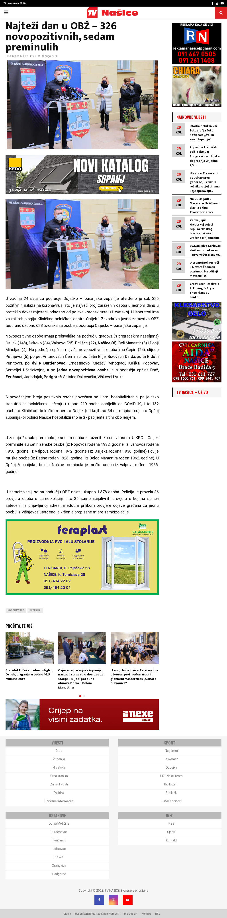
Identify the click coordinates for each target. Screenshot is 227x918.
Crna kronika (59, 776)
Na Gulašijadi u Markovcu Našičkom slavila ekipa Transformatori (204, 205)
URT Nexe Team (171, 776)
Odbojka (171, 767)
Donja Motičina (59, 823)
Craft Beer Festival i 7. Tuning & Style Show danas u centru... (204, 290)
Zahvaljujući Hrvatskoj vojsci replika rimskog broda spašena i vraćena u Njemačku (204, 229)
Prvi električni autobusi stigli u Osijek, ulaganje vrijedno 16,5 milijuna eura (29, 674)
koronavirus (16, 610)
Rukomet (171, 759)
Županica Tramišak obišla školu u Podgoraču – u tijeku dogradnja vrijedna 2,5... (205, 156)
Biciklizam (171, 784)
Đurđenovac (59, 832)
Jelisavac (59, 848)
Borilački (171, 793)
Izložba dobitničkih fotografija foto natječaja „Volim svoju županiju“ (203, 132)
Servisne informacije (59, 801)
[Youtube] (128, 900)
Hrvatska (59, 767)
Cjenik (171, 832)
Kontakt (171, 840)
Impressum (130, 913)
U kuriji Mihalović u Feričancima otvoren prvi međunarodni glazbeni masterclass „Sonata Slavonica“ (134, 676)
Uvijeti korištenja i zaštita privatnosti (97, 913)
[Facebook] (99, 900)
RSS (171, 823)
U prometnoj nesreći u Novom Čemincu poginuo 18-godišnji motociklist (204, 269)
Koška (59, 857)
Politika (59, 793)
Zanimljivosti (59, 784)
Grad (59, 750)
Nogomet (171, 750)
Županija (35, 610)
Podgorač (59, 874)
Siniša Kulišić (20, 56)
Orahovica (59, 865)
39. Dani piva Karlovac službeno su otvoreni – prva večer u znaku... (205, 250)
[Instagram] (113, 900)
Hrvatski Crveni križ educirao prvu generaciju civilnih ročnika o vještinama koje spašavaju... (205, 182)
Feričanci (59, 840)
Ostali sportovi (171, 801)
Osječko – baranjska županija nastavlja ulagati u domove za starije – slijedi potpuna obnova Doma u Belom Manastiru (81, 678)
